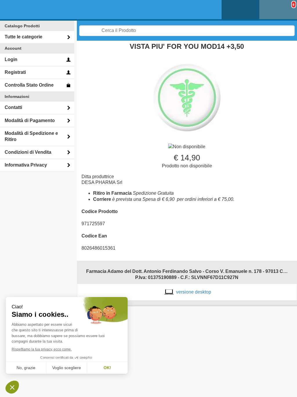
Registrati (15, 72)
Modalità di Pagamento (30, 120)
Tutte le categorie (23, 36)
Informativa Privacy (26, 164)
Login (11, 59)
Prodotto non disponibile (187, 165)
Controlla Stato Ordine (29, 85)
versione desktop (193, 291)
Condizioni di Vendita (28, 152)
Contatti (13, 107)
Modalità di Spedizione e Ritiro (31, 136)
